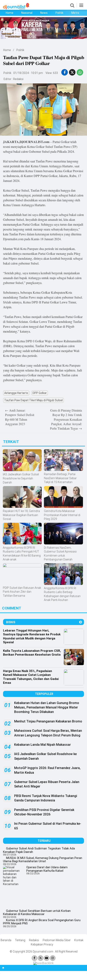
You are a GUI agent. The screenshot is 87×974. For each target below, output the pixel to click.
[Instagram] (52, 958)
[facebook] (65, 72)
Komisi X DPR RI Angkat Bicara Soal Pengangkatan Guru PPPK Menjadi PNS (42, 921)
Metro (75, 12)
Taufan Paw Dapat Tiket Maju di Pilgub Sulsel (33, 400)
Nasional (26, 12)
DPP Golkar (40, 393)
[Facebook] (34, 958)
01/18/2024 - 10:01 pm (28, 73)
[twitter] (72, 72)
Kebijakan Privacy (42, 944)
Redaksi (18, 79)
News (44, 12)
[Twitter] (40, 958)
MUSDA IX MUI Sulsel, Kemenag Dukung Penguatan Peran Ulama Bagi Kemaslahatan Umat (42, 859)
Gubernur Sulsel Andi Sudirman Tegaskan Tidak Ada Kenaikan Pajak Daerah (39, 850)
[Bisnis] (80, 622)
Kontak (78, 940)
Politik (59, 12)
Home (9, 12)
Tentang (20, 940)
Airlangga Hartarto (16, 393)
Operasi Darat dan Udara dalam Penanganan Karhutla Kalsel (47, 869)
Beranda (6, 940)
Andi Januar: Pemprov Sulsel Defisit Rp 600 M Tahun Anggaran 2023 (19, 417)
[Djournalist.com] (16, 8)
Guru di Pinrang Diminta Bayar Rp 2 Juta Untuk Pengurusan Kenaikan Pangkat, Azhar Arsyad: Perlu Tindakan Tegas (66, 419)
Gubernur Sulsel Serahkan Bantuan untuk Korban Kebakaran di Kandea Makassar (37, 912)
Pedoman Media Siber (57, 940)
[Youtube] (46, 958)
